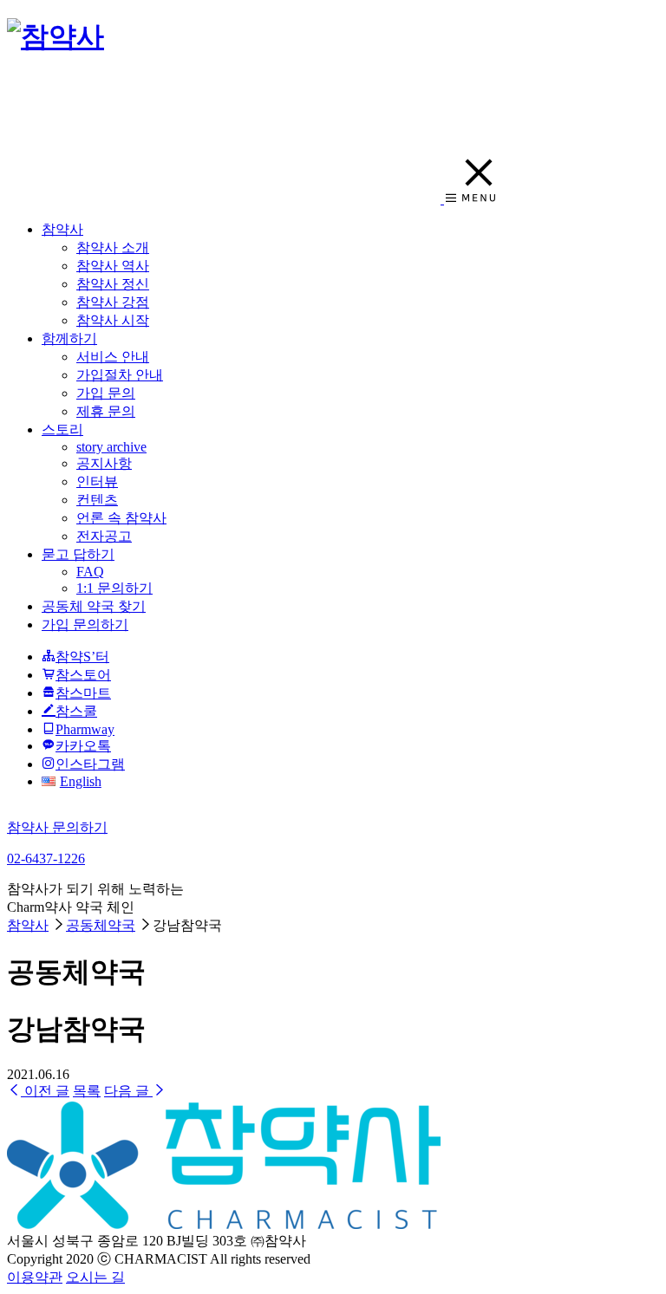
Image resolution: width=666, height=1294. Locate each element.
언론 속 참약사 (121, 517)
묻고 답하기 (78, 554)
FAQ (90, 571)
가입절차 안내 (119, 374)
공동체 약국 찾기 (94, 606)
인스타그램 (90, 764)
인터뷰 (97, 481)
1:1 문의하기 (114, 588)
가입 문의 (105, 393)
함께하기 (69, 338)
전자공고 (104, 536)
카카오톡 (83, 745)
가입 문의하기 (85, 624)
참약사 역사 (112, 265)
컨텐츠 (97, 499)
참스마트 (83, 693)
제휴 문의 (105, 411)
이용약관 (34, 1277)
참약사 (62, 229)
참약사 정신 (112, 283)
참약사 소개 (112, 247)
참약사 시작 (112, 320)
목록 (87, 1090)
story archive (111, 446)
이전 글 (45, 1090)
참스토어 (83, 674)
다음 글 (128, 1090)
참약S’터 (82, 656)
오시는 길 (95, 1277)
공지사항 (104, 463)
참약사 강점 (112, 302)
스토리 (62, 429)
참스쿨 (76, 711)
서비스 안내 (112, 356)
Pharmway (85, 729)
